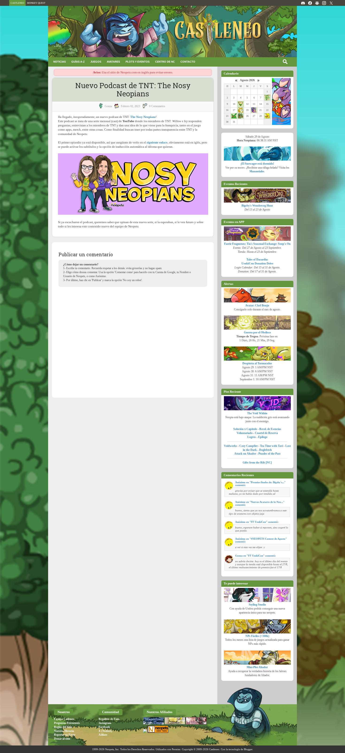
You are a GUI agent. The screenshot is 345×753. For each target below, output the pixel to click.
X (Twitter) (105, 731)
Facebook (104, 727)
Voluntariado (245, 433)
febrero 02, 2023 (130, 106)
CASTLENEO (17, 3)
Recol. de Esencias (270, 429)
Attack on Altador (245, 453)
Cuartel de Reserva (266, 433)
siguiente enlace (157, 142)
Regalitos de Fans (109, 719)
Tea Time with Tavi (271, 446)
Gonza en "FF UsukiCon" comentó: (255, 555)
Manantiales (256, 171)
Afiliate (103, 734)
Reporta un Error (64, 734)
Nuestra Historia (64, 731)
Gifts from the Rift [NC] (257, 462)
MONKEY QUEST (36, 3)
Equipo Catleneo (64, 719)
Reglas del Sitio (63, 727)
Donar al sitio (62, 738)
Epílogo (262, 437)
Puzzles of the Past (269, 453)
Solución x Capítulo (245, 429)
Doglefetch (265, 450)
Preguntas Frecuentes (67, 723)
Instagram (105, 723)
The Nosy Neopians (143, 117)
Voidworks (230, 446)
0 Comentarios (157, 106)
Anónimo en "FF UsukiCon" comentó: (257, 521)
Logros (251, 437)
